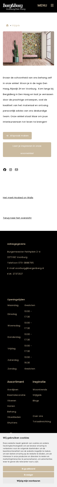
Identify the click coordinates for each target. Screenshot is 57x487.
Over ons (38, 416)
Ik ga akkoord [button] (28, 468)
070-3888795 (26, 262)
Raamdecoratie (16, 395)
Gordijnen (12, 389)
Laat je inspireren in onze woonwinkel (27, 149)
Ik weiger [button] (28, 474)
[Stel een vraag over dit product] (17, 170)
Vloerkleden (14, 417)
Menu (42, 5)
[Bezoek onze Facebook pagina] (6, 170)
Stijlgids (37, 395)
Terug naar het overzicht (17, 217)
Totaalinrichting (41, 421)
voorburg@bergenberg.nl (29, 268)
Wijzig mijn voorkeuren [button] (28, 480)
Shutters (12, 422)
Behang (11, 411)
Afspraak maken (19, 135)
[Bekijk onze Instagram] (12, 170)
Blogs (36, 400)
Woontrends (40, 389)
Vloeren (11, 400)
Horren (11, 406)
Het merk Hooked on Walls (18, 197)
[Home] (7, 25)
